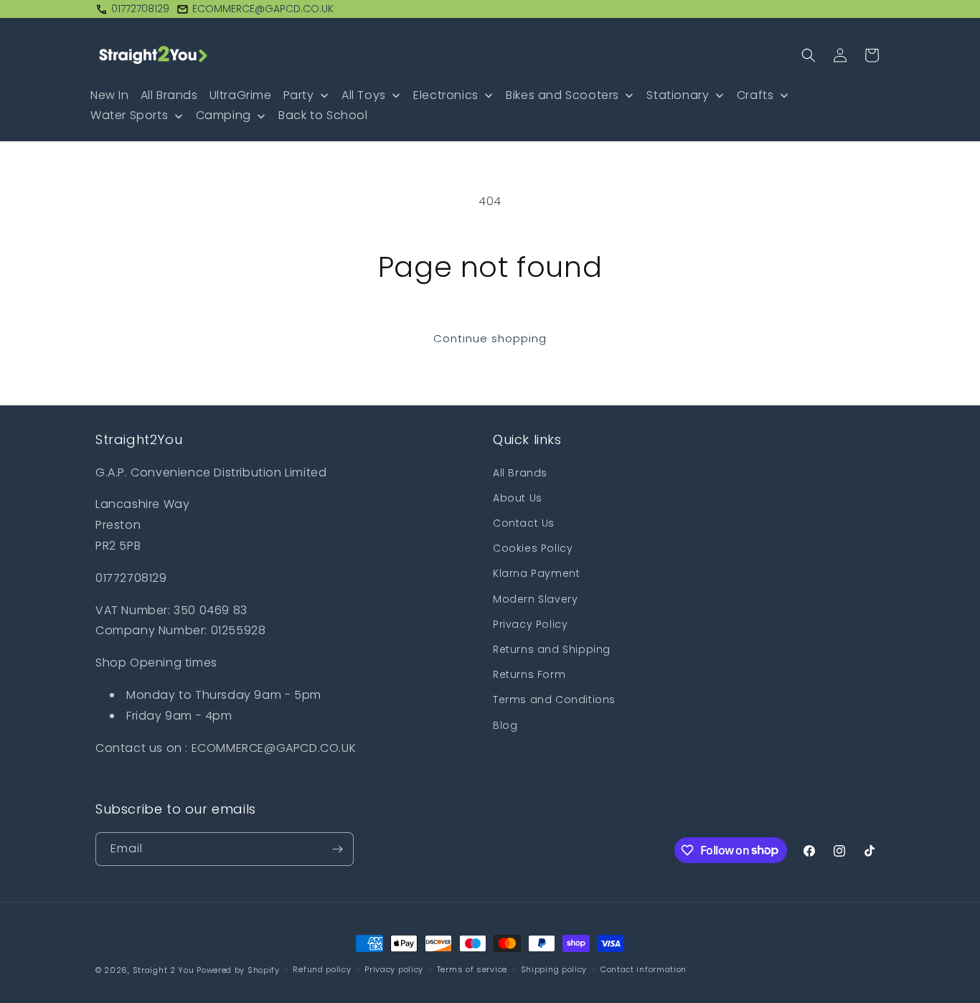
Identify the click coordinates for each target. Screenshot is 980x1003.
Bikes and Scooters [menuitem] (562, 95)
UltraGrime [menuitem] (240, 95)
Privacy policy (393, 969)
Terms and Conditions (554, 699)
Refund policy (322, 969)
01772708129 (140, 8)
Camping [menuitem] (223, 115)
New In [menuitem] (109, 95)
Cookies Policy (533, 548)
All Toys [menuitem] (363, 95)
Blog (505, 725)
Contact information (643, 969)
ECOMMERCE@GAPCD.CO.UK (263, 8)
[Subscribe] (337, 849)
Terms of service (472, 969)
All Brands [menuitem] (169, 95)
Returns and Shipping (552, 649)
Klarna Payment (536, 573)
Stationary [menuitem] (677, 95)
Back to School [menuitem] (322, 115)
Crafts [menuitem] (755, 95)
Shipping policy (554, 969)
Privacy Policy (530, 624)
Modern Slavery (535, 599)
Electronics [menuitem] (446, 95)
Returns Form (529, 674)
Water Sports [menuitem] (129, 115)
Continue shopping (490, 338)
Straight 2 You (163, 970)
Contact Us (524, 523)
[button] (808, 55)
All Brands (520, 473)
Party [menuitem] (298, 95)
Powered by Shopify (238, 970)
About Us (517, 498)
